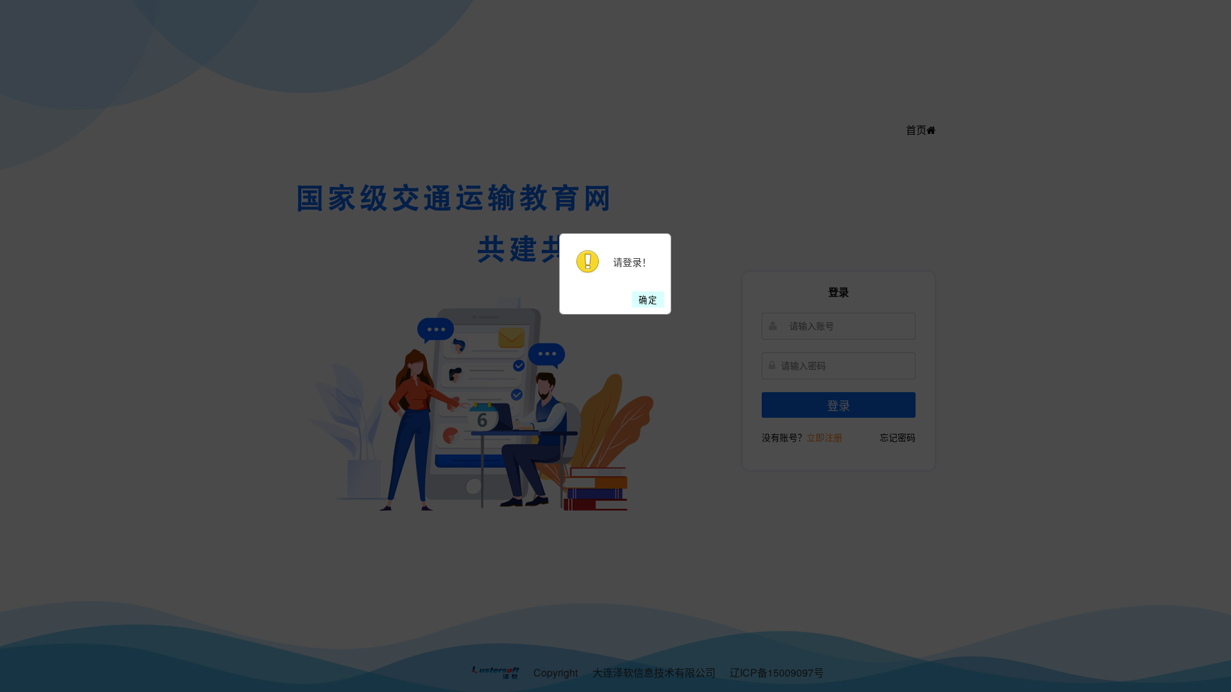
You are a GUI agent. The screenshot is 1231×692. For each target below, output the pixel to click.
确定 (648, 299)
